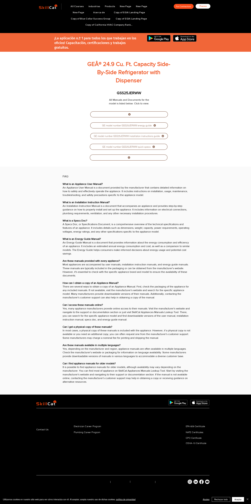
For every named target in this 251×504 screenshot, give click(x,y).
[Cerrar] (247, 499)
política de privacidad (126, 499)
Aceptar (238, 499)
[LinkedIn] (195, 482)
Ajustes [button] (206, 499)
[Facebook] (201, 482)
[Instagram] (190, 482)
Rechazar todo (221, 499)
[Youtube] (207, 482)
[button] (94, 6)
